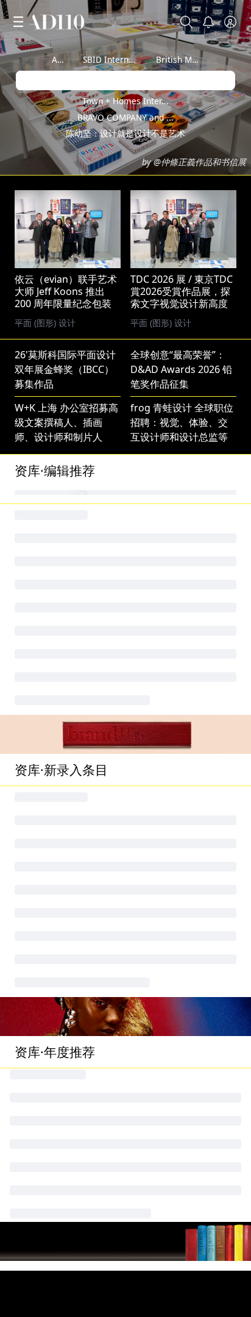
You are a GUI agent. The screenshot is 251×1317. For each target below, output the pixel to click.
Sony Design (43, 1264)
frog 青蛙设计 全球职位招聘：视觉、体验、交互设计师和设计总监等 (181, 422)
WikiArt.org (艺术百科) (65, 889)
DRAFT (145, 869)
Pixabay (148, 791)
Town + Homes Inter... (125, 101)
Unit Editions (44, 577)
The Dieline (40, 830)
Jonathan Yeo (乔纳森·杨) (70, 991)
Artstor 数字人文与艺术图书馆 (81, 1186)
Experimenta (44, 1069)
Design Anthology (171, 1088)
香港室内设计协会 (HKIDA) (188, 1244)
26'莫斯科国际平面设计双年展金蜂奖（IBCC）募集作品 (65, 369)
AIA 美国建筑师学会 (173, 518)
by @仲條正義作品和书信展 (194, 162)
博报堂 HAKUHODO (174, 811)
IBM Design (41, 655)
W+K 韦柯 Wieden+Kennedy (77, 733)
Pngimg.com (44, 811)
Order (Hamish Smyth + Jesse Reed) (96, 1303)
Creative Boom (48, 616)
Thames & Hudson (173, 674)
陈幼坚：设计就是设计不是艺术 (125, 133)
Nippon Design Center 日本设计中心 (96, 674)
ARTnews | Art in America (73, 1225)
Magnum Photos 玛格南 (184, 635)
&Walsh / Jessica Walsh (182, 713)
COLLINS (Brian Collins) (183, 538)
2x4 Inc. (32, 518)
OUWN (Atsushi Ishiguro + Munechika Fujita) (117, 1127)
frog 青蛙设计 (161, 596)
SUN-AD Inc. (42, 1108)
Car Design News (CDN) (184, 616)
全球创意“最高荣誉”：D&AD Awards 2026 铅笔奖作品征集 (181, 369)
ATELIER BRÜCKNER (174, 1030)
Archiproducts (47, 1088)
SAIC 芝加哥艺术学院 (60, 713)
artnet (29, 850)
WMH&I (148, 991)
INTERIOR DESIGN (56, 557)
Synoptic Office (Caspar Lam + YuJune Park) (114, 1205)
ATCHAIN (35, 869)
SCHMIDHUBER (50, 1049)
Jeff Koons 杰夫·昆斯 (60, 538)
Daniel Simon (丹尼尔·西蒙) (190, 1264)
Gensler (33, 694)
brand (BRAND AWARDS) (185, 1010)
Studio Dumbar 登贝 (176, 694)
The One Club (46, 1030)
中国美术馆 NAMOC (174, 655)
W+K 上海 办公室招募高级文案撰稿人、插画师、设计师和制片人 (66, 422)
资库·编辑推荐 (55, 470)
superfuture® (162, 1069)
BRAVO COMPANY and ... (125, 117)
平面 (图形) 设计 (160, 322)
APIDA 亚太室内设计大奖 (69, 1147)
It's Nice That (160, 850)
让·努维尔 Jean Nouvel (64, 596)
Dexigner (36, 1244)
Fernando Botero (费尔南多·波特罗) (93, 752)
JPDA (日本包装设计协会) (184, 1049)
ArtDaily (33, 1283)
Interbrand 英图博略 (61, 635)
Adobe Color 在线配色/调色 (75, 791)
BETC (26, 1010)
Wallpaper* (156, 557)
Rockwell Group (166, 1166)
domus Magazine (170, 733)
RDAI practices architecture (78, 1166)
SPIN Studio (42, 772)
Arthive (66, 59)
